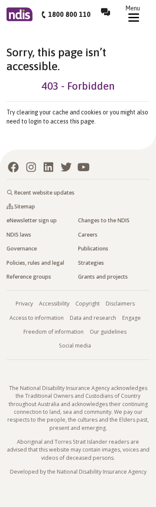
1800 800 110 (69, 14)
